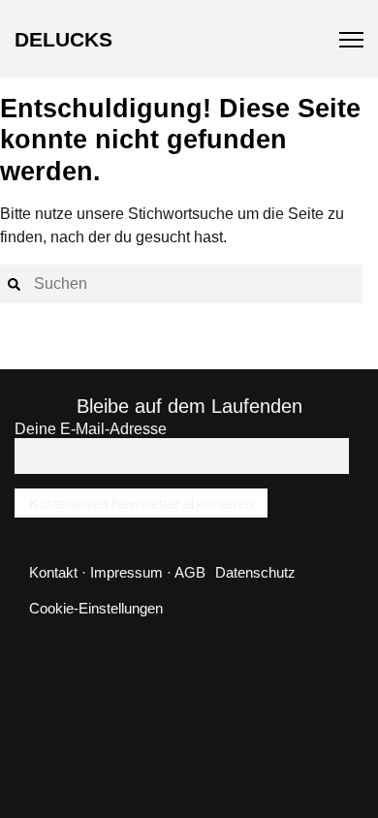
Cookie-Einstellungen (96, 608)
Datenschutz (255, 572)
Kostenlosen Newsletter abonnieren (141, 503)
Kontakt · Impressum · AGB (117, 572)
